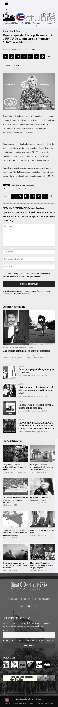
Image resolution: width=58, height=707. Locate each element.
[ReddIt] (24, 56)
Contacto (39, 699)
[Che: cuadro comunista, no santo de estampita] (29, 327)
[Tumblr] (36, 56)
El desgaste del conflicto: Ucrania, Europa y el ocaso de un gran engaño (42, 565)
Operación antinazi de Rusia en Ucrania (17, 189)
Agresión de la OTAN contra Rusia (23, 185)
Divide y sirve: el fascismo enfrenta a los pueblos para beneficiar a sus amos (36, 390)
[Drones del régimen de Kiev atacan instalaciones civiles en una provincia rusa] (15, 519)
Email (5, 630)
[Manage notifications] (7, 700)
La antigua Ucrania (9, 472)
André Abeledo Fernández (18, 347)
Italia (4, 505)
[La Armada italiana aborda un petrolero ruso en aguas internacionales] (15, 486)
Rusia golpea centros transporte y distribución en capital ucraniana (41, 467)
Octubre (16, 65)
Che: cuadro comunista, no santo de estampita (26, 350)
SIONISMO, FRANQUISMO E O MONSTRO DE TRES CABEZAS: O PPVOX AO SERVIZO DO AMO (36, 425)
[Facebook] (5, 56)
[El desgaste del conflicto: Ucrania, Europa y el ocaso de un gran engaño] (42, 552)
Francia (32, 503)
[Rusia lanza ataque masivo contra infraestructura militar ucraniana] (15, 552)
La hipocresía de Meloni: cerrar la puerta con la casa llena (36, 406)
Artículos (5, 347)
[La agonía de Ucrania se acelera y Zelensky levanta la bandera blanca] (15, 453)
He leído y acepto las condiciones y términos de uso (29, 640)
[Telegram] (42, 56)
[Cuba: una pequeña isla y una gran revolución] (9, 372)
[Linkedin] (18, 56)
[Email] (30, 56)
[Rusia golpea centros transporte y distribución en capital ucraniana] (42, 453)
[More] (49, 56)
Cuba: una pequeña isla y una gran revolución (36, 370)
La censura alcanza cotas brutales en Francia (40, 498)
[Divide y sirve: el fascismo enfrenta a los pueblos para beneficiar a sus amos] (9, 390)
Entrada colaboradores (24, 699)
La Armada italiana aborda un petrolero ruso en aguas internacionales (15, 499)
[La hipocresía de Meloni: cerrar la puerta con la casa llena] (9, 408)
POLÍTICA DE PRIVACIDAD (44, 704)
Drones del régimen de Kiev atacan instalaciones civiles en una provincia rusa (15, 532)
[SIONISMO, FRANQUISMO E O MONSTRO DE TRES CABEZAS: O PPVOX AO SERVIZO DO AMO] (9, 426)
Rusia (18, 31)
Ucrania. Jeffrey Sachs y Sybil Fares (42, 531)
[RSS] (21, 606)
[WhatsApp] (11, 56)
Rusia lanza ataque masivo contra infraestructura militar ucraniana (15, 565)
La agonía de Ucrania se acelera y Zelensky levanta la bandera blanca (14, 467)
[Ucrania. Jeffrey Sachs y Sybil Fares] (42, 519)
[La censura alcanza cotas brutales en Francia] (42, 486)
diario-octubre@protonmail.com (35, 599)
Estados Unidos (8, 31)
